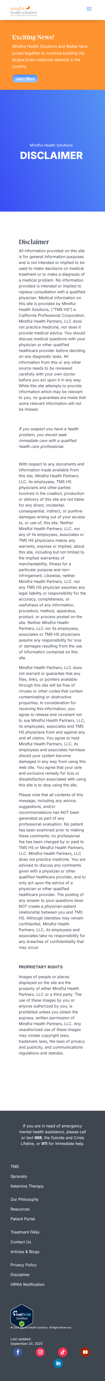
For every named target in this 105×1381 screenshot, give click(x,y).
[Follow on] (29, 1352)
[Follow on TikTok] (62, 1352)
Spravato (18, 1176)
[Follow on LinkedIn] (58, 1363)
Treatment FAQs (24, 1232)
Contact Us (20, 1241)
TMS (14, 1166)
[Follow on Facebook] (17, 1352)
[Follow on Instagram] (40, 1352)
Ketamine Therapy (27, 1186)
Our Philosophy (24, 1199)
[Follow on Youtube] (85, 1352)
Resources (20, 1209)
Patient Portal (22, 1218)
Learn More (25, 78)
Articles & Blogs (24, 1251)
